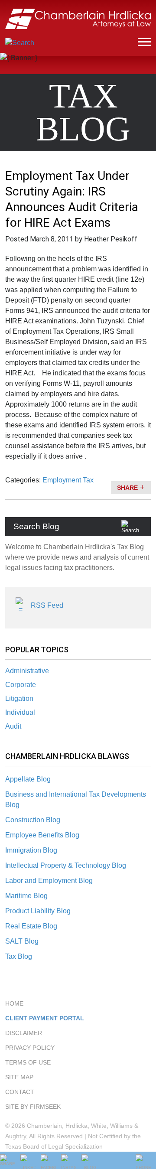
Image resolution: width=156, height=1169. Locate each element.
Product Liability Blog (38, 911)
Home (14, 1003)
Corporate (20, 684)
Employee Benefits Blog (42, 835)
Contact (19, 1091)
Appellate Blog (28, 779)
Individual (20, 712)
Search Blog (36, 526)
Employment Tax (68, 480)
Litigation (19, 698)
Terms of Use (28, 1062)
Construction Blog (32, 820)
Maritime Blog (26, 895)
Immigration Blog (31, 850)
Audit (13, 726)
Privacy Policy (30, 1047)
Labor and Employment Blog (49, 880)
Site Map (19, 1077)
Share (127, 487)
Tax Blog (18, 956)
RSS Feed (47, 605)
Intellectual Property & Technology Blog (65, 865)
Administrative (27, 670)
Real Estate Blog (31, 926)
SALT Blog (22, 941)
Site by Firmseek (33, 1106)
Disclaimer (23, 1032)
